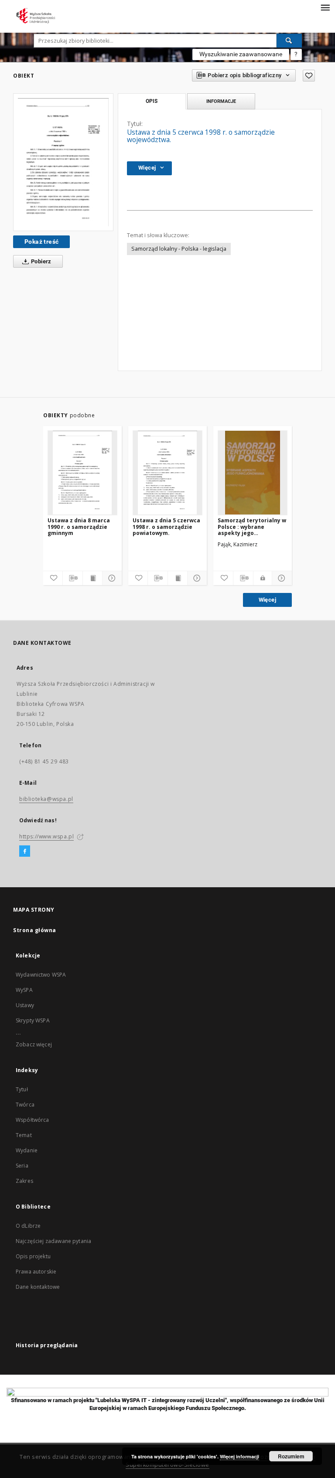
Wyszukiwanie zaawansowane (240, 54)
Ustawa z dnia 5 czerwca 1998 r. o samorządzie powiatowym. (166, 526)
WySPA (24, 990)
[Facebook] (24, 851)
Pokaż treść (41, 241)
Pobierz (40, 261)
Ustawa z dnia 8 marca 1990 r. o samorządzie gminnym (79, 526)
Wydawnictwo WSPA (41, 974)
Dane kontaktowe (38, 1287)
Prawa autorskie (36, 1271)
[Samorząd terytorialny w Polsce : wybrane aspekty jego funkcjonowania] (252, 472)
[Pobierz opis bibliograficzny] (72, 578)
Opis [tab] (151, 101)
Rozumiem (291, 1456)
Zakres (24, 1181)
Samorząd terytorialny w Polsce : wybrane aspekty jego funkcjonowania (252, 526)
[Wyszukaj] (289, 41)
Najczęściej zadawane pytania (53, 1241)
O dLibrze (28, 1225)
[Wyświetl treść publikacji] (92, 578)
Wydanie (27, 1150)
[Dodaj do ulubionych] (309, 76)
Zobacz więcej (34, 1044)
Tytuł (22, 1089)
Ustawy (25, 1005)
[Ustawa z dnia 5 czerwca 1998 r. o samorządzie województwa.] (63, 162)
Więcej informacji (239, 1456)
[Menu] (325, 7)
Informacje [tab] (221, 101)
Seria (22, 1165)
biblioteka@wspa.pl (46, 799)
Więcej (267, 599)
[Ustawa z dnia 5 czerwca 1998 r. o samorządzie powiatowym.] (167, 472)
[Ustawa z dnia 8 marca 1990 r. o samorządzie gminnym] (82, 472)
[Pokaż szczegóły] (110, 578)
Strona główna (34, 930)
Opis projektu (33, 1256)
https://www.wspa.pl (46, 836)
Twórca (25, 1104)
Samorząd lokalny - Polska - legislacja (178, 248)
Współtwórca (32, 1120)
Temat (24, 1135)
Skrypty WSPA (33, 1020)
